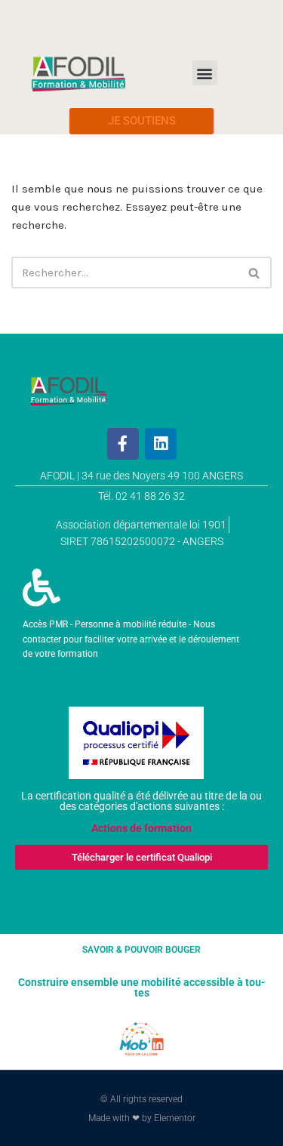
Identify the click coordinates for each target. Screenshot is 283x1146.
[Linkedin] (161, 444)
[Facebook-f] (123, 444)
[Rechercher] (255, 272)
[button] (204, 72)
